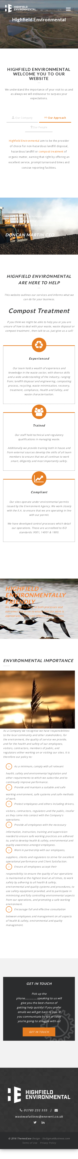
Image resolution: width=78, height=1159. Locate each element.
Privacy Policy (48, 1142)
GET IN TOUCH (39, 1032)
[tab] (22, 118)
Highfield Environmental (24, 141)
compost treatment (51, 151)
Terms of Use (29, 1142)
